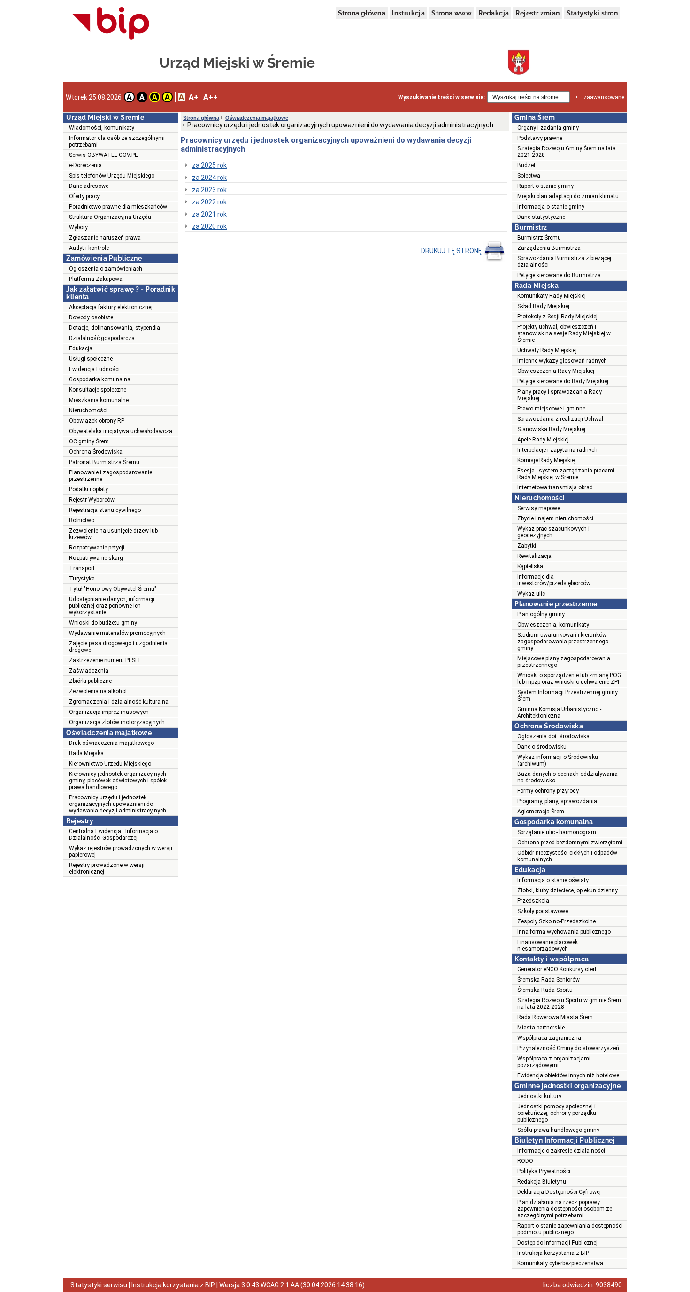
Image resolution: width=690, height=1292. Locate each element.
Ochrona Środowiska (96, 452)
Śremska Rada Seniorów (548, 979)
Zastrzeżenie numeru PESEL (105, 660)
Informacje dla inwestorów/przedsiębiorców (553, 580)
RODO (525, 1161)
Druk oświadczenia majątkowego (111, 743)
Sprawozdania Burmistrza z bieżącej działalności (564, 261)
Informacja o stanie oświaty (553, 880)
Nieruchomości (88, 410)
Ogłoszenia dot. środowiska (553, 736)
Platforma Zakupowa (96, 279)
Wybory (78, 227)
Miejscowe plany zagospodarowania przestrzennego (563, 661)
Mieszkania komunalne (99, 400)
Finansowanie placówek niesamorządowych (547, 945)
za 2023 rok (209, 189)
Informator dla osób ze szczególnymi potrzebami (117, 141)
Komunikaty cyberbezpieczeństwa (560, 1263)
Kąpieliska (530, 566)
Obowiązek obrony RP (96, 421)
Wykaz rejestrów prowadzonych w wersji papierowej (120, 851)
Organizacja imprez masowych (109, 712)
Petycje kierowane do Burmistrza (559, 275)
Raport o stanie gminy (545, 186)
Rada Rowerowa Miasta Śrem (555, 1017)
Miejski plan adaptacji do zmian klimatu (568, 196)
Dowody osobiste (91, 317)
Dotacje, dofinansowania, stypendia (114, 328)
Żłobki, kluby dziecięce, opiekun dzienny (567, 890)
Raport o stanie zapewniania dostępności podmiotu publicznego (570, 1229)
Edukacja (80, 348)
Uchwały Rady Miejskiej (547, 350)
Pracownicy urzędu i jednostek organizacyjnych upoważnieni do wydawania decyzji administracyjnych (117, 804)
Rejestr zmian (537, 13)
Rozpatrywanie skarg (96, 558)
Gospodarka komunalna (99, 379)
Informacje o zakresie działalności (561, 1150)
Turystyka (82, 578)
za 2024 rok (209, 177)
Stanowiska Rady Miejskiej (551, 429)
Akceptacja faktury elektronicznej (111, 307)
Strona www (451, 13)
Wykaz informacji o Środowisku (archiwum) (557, 760)
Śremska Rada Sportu (545, 990)
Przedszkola (533, 900)
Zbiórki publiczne (90, 681)
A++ (210, 97)
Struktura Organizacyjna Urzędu (110, 217)
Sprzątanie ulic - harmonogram (556, 832)
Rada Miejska (86, 753)
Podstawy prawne (539, 138)
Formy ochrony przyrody (548, 791)
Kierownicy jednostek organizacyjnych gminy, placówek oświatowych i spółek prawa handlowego (118, 780)
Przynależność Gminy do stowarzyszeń (568, 1048)
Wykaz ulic (531, 593)
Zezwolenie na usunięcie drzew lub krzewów (113, 534)
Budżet (526, 165)
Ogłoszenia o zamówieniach (105, 268)
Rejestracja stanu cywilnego (105, 510)
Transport (82, 568)
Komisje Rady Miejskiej (546, 460)
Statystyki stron (592, 13)
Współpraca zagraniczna (549, 1038)
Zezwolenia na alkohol (98, 691)
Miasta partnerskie (541, 1027)
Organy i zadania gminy (548, 127)
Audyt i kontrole (89, 248)
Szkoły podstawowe (542, 911)
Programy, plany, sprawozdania (557, 801)
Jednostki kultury (539, 1096)
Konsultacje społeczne (97, 390)
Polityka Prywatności (543, 1171)
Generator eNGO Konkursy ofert (557, 969)
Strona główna (361, 13)
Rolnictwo (81, 520)
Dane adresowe (88, 186)
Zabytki (526, 545)
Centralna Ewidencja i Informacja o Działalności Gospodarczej (113, 834)
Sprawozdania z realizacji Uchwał (560, 419)
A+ (194, 97)
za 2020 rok (209, 226)
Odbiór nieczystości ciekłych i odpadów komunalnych (567, 856)
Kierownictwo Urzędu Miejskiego (110, 763)
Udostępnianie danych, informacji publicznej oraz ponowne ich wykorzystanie (111, 606)
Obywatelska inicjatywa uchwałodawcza (120, 431)
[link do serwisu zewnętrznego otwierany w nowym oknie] (111, 24)
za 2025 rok (209, 165)
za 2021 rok (209, 214)
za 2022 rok (209, 202)
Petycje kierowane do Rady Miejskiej (562, 381)
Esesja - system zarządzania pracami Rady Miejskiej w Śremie (565, 473)
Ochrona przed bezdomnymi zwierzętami (569, 842)
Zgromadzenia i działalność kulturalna (119, 701)
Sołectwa (528, 175)
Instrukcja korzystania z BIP (553, 1253)
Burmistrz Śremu (539, 237)
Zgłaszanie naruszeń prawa (105, 237)
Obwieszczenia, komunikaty (553, 624)
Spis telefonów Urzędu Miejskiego (111, 175)
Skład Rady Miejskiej (543, 306)
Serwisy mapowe (538, 508)
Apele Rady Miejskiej (543, 439)
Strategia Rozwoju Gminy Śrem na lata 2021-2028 (566, 151)
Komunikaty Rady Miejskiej (551, 296)
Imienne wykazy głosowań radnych (562, 360)
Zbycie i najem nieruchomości (555, 518)
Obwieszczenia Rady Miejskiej (555, 371)
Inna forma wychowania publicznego (564, 931)
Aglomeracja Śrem (540, 811)
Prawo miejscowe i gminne (551, 408)
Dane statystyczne (541, 217)
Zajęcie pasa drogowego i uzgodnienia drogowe (118, 646)
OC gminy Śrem (89, 441)
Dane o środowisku (542, 746)
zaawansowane (603, 97)
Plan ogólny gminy (541, 614)
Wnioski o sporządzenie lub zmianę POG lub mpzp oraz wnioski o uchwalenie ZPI (569, 678)
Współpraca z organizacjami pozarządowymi (553, 1061)
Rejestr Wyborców (92, 499)
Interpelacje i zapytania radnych (557, 450)
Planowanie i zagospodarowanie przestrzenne (110, 475)
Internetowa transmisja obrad (555, 487)
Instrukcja (408, 13)
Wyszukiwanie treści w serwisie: (441, 97)
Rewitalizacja (534, 556)
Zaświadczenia (88, 670)
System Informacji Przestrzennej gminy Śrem (567, 695)
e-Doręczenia (85, 165)
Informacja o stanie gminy (550, 206)
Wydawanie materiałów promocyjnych (117, 633)
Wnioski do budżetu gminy (103, 622)
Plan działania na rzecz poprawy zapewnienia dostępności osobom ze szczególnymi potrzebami (564, 1209)
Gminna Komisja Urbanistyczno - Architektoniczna (559, 712)
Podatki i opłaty (88, 489)
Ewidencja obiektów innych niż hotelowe (568, 1075)
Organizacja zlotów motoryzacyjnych (117, 722)
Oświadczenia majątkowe (256, 118)
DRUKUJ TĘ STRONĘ (452, 251)
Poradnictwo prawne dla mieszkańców (118, 206)
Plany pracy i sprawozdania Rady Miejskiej (559, 395)
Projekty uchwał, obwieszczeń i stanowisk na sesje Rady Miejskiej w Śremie (564, 333)
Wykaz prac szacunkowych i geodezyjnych (553, 532)
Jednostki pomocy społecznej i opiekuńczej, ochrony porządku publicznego (556, 1113)
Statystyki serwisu (98, 1285)
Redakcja (493, 13)
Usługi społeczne (91, 359)
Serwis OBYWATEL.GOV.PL (103, 155)
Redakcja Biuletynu (541, 1181)
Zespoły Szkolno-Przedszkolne (556, 921)
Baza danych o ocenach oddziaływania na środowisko (567, 777)
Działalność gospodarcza (102, 338)
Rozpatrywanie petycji (96, 547)
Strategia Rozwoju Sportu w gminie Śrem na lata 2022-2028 (569, 1003)
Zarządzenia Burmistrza (549, 248)
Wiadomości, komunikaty (101, 127)
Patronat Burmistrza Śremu (104, 462)
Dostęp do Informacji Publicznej (557, 1242)
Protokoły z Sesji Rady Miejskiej (557, 316)
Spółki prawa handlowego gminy (558, 1130)
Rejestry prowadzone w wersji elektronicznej (107, 868)
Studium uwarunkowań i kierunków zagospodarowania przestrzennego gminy (562, 641)
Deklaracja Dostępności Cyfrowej (559, 1192)
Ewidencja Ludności (94, 369)
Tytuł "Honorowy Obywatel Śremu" (112, 589)
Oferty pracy (84, 196)
